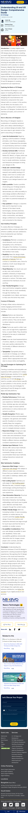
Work (2, 746)
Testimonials (4, 736)
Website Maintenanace (17, 758)
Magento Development (17, 748)
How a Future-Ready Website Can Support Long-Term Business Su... (13, 664)
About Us (3, 738)
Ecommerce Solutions (17, 754)
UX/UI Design (4, 15)
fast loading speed (18, 483)
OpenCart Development (18, 750)
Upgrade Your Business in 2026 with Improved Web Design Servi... (14, 684)
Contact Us (20, 2)
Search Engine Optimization (8, 769)
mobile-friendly (20, 517)
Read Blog (7, 648)
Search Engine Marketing (7, 773)
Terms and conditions (6, 801)
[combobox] (5, 710)
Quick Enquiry (4, 740)
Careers (3, 744)
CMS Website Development (18, 742)
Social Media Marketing (7, 771)
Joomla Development (17, 746)
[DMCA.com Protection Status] (5, 748)
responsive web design (9, 468)
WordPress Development (18, 744)
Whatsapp (22, 811)
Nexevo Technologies (11, 605)
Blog (2, 742)
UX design (17, 379)
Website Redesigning (17, 756)
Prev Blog (7, 624)
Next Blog (20, 624)
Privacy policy (17, 801)
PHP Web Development (17, 740)
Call (8, 811)
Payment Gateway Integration (19, 752)
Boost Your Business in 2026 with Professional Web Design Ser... (13, 645)
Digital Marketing (5, 775)
